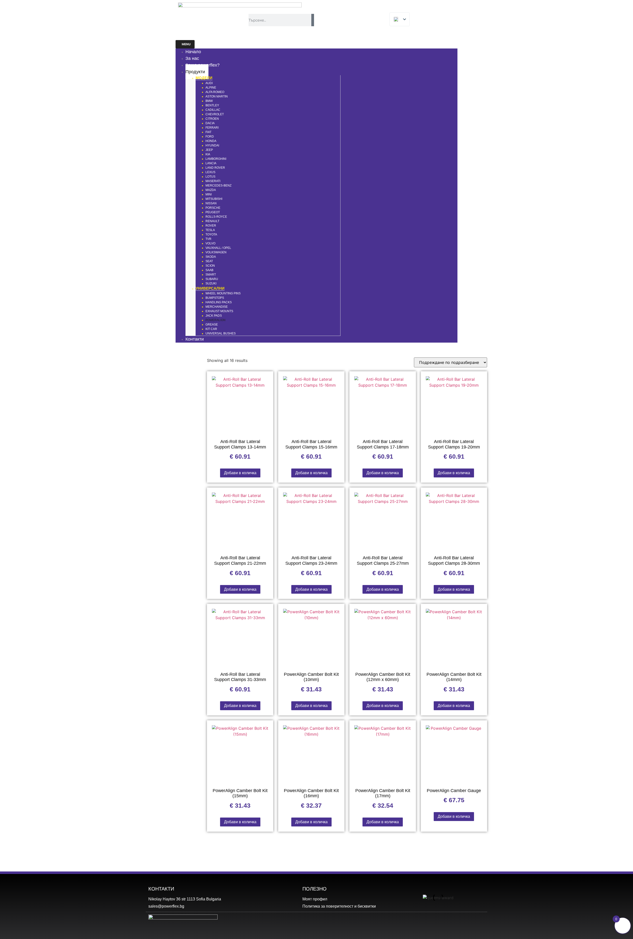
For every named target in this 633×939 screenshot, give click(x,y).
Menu (186, 44)
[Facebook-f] (476, 923)
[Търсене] (312, 20)
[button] (399, 897)
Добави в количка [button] (240, 473)
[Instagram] (458, 923)
